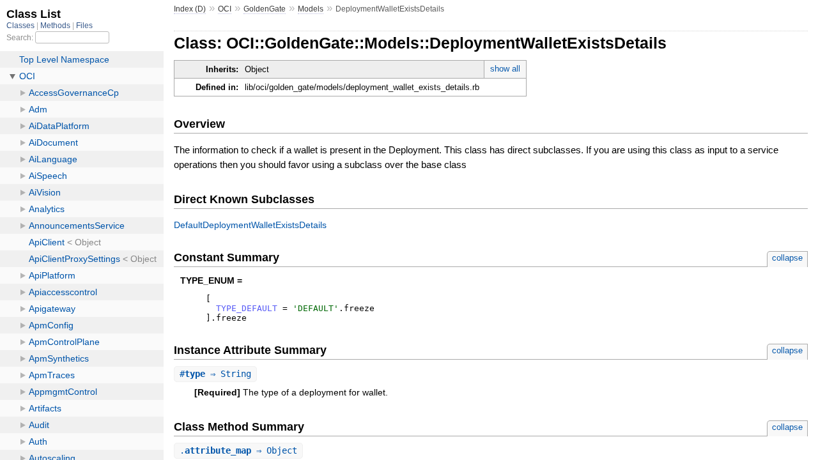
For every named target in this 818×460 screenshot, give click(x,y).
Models (310, 8)
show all (505, 68)
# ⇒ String (215, 374)
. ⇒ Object (238, 450)
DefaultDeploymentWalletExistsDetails (250, 225)
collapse (787, 258)
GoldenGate (264, 8)
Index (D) (190, 8)
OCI (224, 8)
